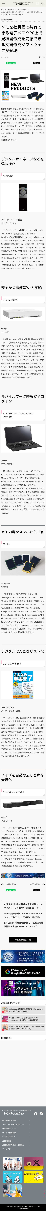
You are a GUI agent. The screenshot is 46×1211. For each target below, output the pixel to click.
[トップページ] (2, 9)
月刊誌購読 (6, 1141)
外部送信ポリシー (9, 1129)
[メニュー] (3, 3)
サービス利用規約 (9, 1133)
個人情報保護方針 (9, 1120)
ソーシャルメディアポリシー (13, 1124)
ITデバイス (10, 9)
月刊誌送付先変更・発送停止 (13, 1145)
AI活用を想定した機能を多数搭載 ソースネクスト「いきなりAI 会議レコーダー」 (23, 906)
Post (37, 63)
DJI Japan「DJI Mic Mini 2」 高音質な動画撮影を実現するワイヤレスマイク (23, 924)
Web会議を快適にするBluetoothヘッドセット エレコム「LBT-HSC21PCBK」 (23, 915)
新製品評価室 (22, 9)
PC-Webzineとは (8, 1137)
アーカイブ (6, 1149)
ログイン (42, 4)
